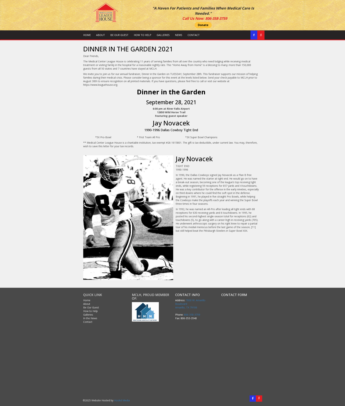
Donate (203, 25)
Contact (194, 35)
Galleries (163, 35)
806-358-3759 (216, 18)
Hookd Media (122, 400)
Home (87, 35)
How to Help (90, 311)
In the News (90, 318)
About (100, 35)
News (178, 35)
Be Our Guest (119, 35)
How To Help (142, 35)
